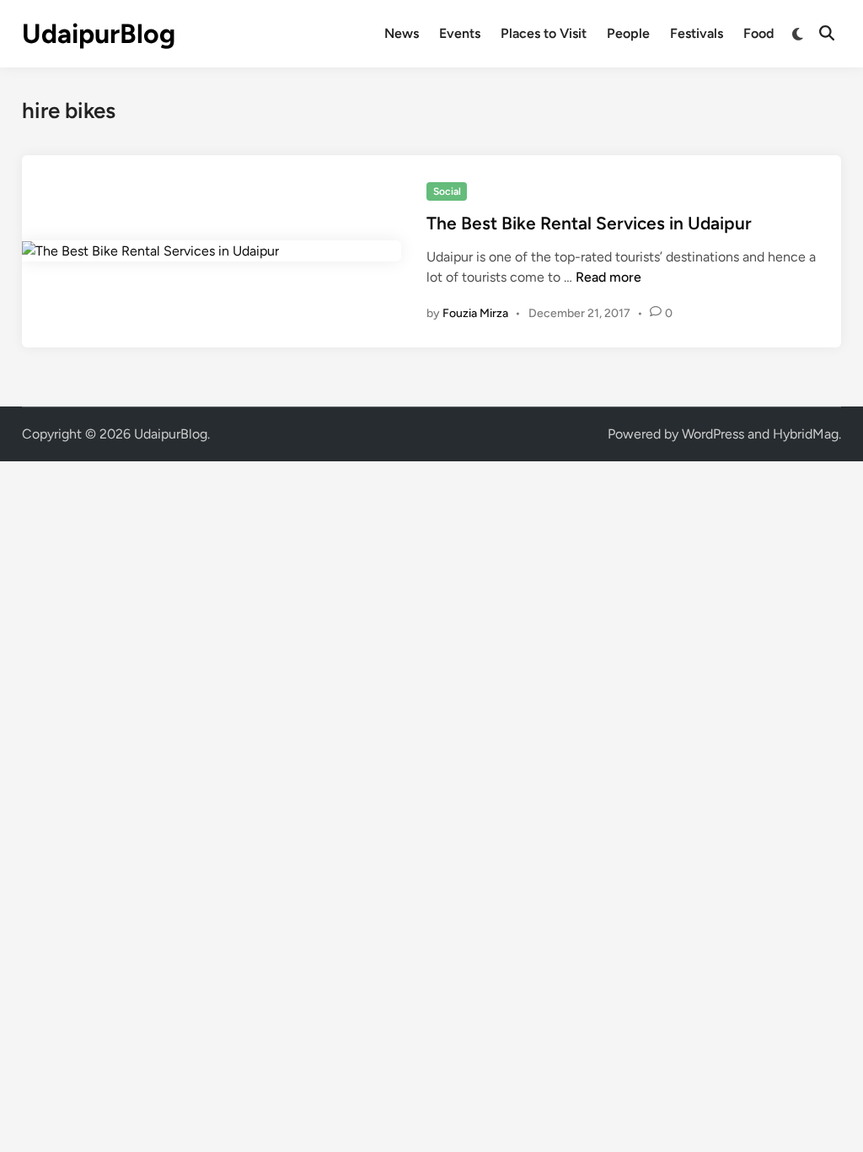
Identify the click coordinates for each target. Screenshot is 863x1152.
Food (758, 33)
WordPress (713, 434)
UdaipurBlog (98, 34)
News (401, 33)
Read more (608, 277)
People (628, 33)
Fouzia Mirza (475, 313)
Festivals (696, 33)
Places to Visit (544, 33)
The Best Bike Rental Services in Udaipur (589, 223)
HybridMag (806, 434)
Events (459, 33)
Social (447, 191)
